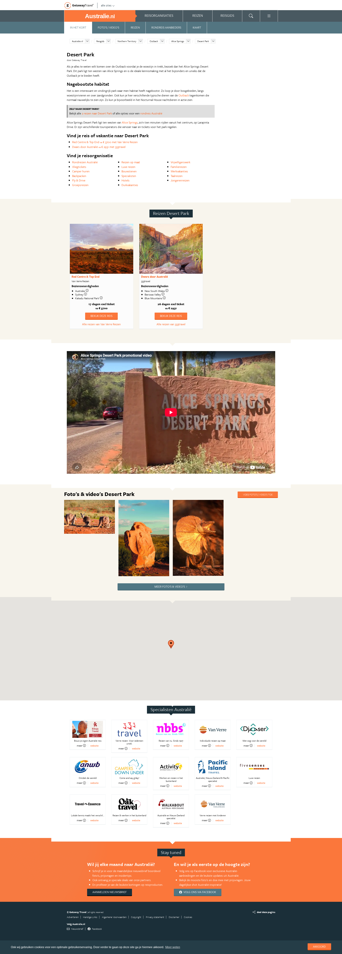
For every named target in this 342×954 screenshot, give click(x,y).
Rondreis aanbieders (166, 27)
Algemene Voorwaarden (114, 917)
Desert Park (203, 41)
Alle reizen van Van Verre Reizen (101, 324)
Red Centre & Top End (85, 276)
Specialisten (128, 176)
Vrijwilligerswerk (180, 162)
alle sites (106, 5)
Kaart (197, 27)
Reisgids (100, 41)
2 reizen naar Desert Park (97, 113)
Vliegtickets (79, 167)
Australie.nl (77, 41)
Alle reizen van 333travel (171, 324)
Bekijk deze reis (101, 316)
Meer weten (172, 947)
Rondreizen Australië (85, 162)
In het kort (78, 27)
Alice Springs (177, 41)
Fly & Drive (78, 180)
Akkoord (319, 946)
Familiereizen (179, 167)
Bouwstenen (129, 171)
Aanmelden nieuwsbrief (109, 892)
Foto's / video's (108, 27)
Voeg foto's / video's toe (258, 494)
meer (79, 745)
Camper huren (81, 171)
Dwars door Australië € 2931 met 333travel (99, 147)
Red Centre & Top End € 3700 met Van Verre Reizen (105, 142)
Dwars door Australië (154, 276)
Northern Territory (127, 41)
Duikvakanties (129, 185)
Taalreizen (177, 176)
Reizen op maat (130, 162)
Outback (154, 41)
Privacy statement (155, 917)
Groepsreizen (80, 185)
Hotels (125, 180)
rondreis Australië (151, 113)
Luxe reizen (128, 167)
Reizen (135, 27)
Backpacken (79, 176)
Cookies (188, 917)
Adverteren (73, 917)
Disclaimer (174, 917)
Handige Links (90, 917)
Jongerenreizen (180, 180)
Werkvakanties (179, 171)
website (94, 745)
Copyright (136, 917)
